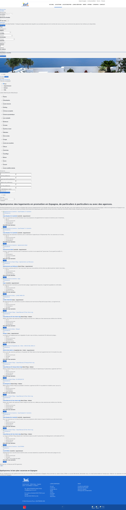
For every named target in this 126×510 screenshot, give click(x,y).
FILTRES (2, 11)
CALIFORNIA (6, 451)
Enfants (2, 44)
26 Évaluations (6, 230)
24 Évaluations (6, 213)
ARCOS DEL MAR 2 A (8, 350)
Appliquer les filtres (5, 192)
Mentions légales (82, 489)
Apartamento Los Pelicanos (10, 266)
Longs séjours (77, 4)
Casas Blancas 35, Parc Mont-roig (11, 434)
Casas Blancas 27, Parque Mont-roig (12, 367)
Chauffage (6, 153)
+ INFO (4, 227)
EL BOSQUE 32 (7, 383)
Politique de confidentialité (85, 490)
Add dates (2, 25)
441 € (6, 275)
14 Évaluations (6, 364)
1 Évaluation (6, 448)
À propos (96, 4)
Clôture (5, 146)
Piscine (5, 96)
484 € (6, 309)
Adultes (2, 40)
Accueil (51, 4)
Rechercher (3, 9)
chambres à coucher (5, 52)
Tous (5, 83)
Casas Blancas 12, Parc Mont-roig (11, 400)
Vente (84, 4)
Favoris (98, 1)
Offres (89, 4)
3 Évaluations (6, 347)
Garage (5, 139)
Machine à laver (7, 128)
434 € (6, 258)
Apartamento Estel (8, 249)
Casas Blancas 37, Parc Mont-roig (11, 316)
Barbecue (5, 121)
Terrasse (5, 125)
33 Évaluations (6, 397)
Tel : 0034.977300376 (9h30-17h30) (33, 488)
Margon (5, 333)
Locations (58, 4)
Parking (5, 107)
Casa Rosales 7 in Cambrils (10, 232)
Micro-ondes (6, 136)
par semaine (12, 225)
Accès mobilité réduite (9, 168)
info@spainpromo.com (30, 490)
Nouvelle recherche (5, 79)
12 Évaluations (6, 246)
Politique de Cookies (83, 487)
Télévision (5, 132)
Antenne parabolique (9, 114)
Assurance (52, 496)
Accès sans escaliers (8, 143)
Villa (5, 90)
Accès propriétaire (92, 1)
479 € (6, 292)
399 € (6, 225)
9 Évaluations (6, 263)
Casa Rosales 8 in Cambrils (10, 417)
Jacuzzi (5, 164)
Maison (6, 88)
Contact (102, 4)
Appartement (7, 86)
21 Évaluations (6, 414)
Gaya (4, 283)
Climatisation (6, 100)
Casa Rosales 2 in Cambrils (10, 216)
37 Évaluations (6, 431)
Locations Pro (66, 4)
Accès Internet (7, 104)
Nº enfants (3, 49)
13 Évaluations (6, 313)
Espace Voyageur (82, 1)
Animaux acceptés (8, 111)
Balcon (5, 157)
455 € (6, 325)
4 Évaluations (6, 280)
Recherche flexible (5, 17)
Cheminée (5, 150)
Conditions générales (83, 486)
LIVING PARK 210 (7, 299)
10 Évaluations (6, 330)
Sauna (4, 161)
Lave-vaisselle (6, 118)
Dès (4, 225)
